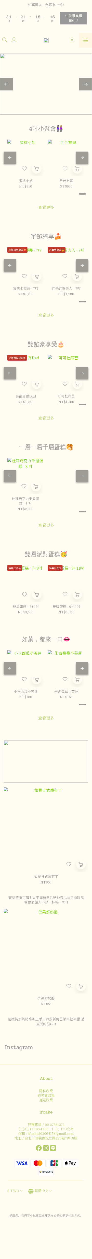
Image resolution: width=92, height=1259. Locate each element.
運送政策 (46, 1099)
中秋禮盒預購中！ (73, 18)
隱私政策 (46, 1090)
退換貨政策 (46, 1095)
